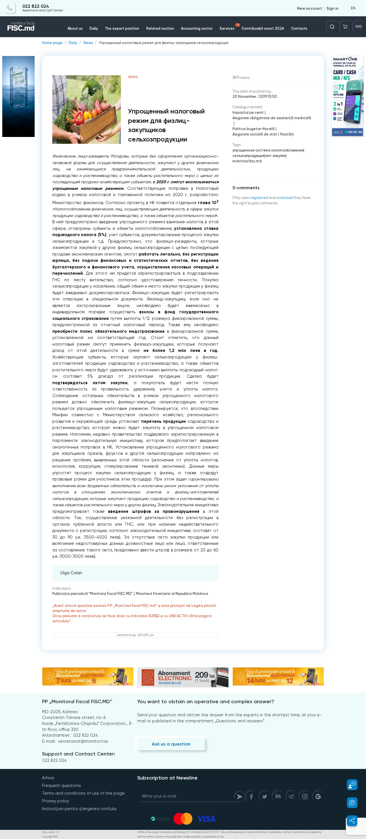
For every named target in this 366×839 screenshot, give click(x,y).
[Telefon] (10, 8)
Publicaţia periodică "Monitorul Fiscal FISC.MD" (92, 593)
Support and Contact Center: (78, 754)
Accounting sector (197, 28)
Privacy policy (55, 801)
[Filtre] (358, 26)
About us (75, 28)
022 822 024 (35, 6)
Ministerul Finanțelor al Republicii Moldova (172, 593)
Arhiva (48, 778)
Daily (93, 28)
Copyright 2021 (50, 836)
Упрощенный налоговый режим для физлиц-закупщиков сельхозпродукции (163, 43)
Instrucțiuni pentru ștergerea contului (79, 808)
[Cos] (345, 26)
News (88, 43)
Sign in (333, 8)
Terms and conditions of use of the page (83, 793)
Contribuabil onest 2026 (263, 28)
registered (259, 198)
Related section (160, 28)
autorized (285, 198)
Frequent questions (61, 785)
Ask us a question (171, 744)
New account (309, 8)
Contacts (299, 28)
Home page (52, 43)
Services (229, 27)
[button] (349, 785)
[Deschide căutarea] (332, 26)
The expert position (122, 28)
